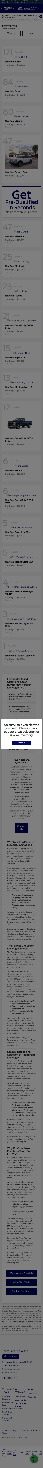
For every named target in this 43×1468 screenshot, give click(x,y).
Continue (21, 743)
